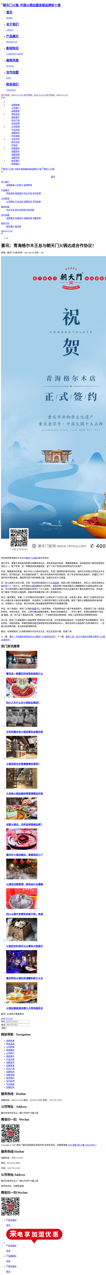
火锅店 (33, 586)
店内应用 (15, 123)
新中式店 (15, 142)
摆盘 (34, 609)
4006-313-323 (7, 1018)
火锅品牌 (55, 583)
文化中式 (15, 139)
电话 (3, 1025)
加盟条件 (15, 151)
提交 (3, 1028)
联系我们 (15, 161)
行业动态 (15, 130)
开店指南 (15, 136)
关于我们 (5, 182)
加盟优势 (15, 158)
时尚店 (14, 145)
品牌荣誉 (15, 111)
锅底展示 (15, 117)
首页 (53, 177)
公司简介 (15, 108)
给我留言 (15, 164)
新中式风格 (20, 210)
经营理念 (15, 148)
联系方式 (5, 223)
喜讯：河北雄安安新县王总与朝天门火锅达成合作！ (33, 637)
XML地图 (72, 1145)
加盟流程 (15, 154)
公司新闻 (15, 127)
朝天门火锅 (31, 558)
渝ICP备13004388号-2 (86, 1145)
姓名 (3, 1021)
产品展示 (5, 190)
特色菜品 (15, 114)
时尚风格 (30, 210)
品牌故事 (15, 105)
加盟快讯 (15, 133)
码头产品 (15, 120)
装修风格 (5, 207)
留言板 (18, 226)
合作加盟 (5, 215)
